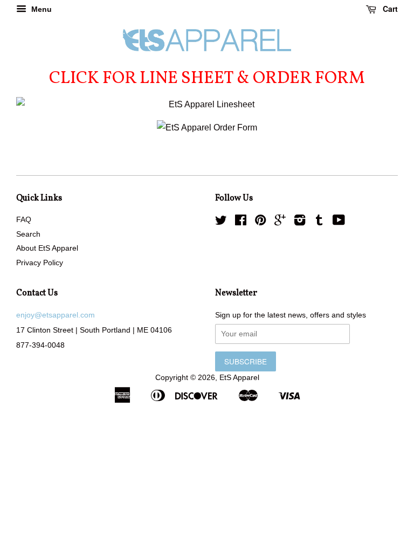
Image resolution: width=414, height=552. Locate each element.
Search (28, 234)
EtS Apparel (239, 378)
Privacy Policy (39, 263)
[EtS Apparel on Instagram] (300, 222)
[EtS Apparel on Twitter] (221, 222)
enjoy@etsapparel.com (55, 315)
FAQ (23, 220)
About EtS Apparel (47, 248)
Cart (389, 8)
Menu (40, 9)
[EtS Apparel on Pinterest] (260, 222)
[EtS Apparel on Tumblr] (319, 222)
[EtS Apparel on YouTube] (339, 222)
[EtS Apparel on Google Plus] (280, 222)
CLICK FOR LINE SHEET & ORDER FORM (207, 79)
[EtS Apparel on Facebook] (240, 222)
